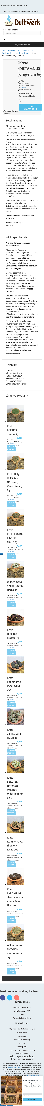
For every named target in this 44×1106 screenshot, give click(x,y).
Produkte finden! (10, 30)
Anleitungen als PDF (22, 1011)
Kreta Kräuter (24, 53)
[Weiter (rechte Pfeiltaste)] (1, 554)
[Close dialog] (42, 1077)
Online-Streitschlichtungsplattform (22, 1050)
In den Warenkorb (30, 107)
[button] (20, 44)
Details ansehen (11, 448)
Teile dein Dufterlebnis (22, 1018)
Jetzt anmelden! (32, 1099)
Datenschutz (22, 1032)
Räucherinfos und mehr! (22, 1007)
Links (22, 1014)
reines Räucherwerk (14, 1068)
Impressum (22, 1036)
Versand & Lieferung (22, 1039)
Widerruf (22, 1043)
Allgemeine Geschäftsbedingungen (22, 1029)
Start (4, 50)
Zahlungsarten (22, 1047)
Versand (24, 87)
